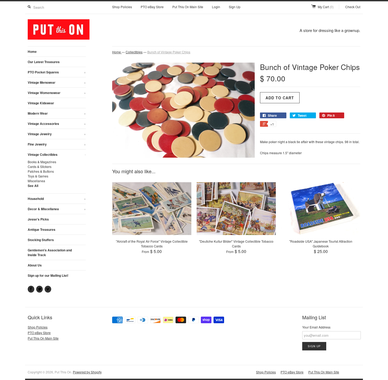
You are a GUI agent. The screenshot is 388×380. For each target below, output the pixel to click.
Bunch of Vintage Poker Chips (168, 52)
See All (33, 185)
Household (57, 198)
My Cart (326, 6)
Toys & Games (38, 176)
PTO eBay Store (152, 6)
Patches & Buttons (41, 171)
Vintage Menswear (57, 82)
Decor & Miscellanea (57, 209)
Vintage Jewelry (57, 134)
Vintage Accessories (57, 123)
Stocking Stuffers (41, 239)
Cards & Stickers (39, 166)
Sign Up (234, 6)
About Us (35, 265)
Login (216, 6)
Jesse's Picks (38, 219)
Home (32, 51)
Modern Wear (57, 113)
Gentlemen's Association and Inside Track (50, 252)
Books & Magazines (42, 161)
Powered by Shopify (87, 372)
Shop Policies (122, 6)
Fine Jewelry (57, 144)
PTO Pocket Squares (57, 72)
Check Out (352, 6)
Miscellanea (36, 181)
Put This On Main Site (187, 6)
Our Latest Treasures (44, 61)
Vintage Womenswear (57, 92)
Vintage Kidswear (41, 103)
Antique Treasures (41, 229)
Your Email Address (316, 327)
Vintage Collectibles (57, 154)
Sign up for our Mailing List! (48, 275)
